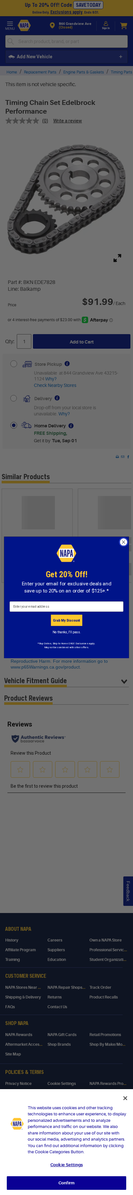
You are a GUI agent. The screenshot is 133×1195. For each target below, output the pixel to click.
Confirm (66, 1182)
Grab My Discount (66, 620)
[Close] (125, 1098)
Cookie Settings (66, 1164)
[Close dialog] (123, 542)
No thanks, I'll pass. (67, 632)
